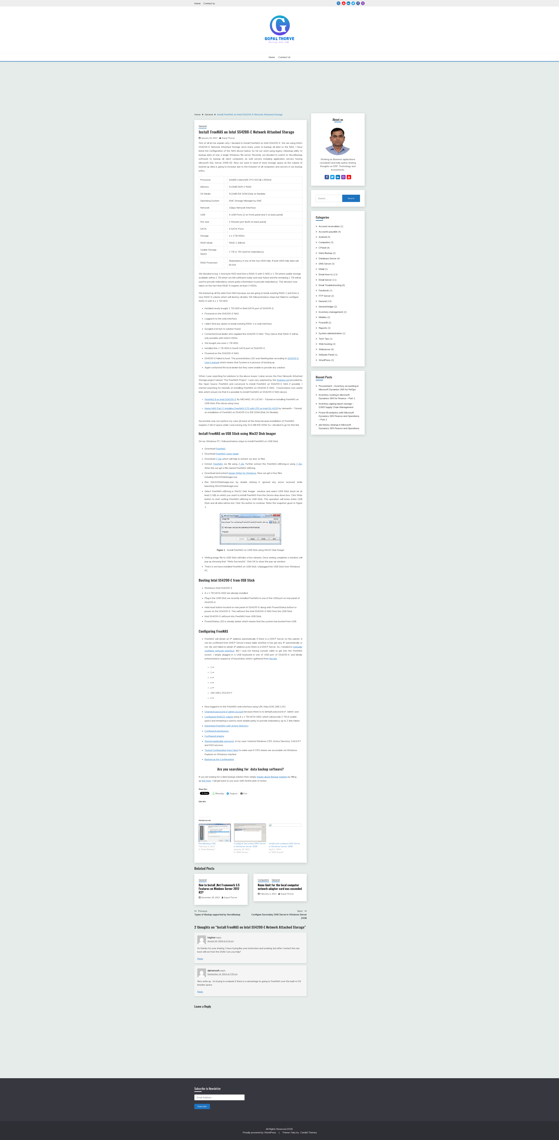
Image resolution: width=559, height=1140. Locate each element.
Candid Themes (308, 1132)
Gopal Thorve (228, 138)
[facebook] (327, 177)
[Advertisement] (279, 83)
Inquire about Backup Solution (272, 776)
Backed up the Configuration (219, 759)
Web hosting (325, 343)
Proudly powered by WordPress (260, 1132)
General (203, 126)
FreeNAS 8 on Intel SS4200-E (220, 399)
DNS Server (325, 263)
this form (206, 780)
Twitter (353, 3)
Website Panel (326, 354)
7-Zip (219, 458)
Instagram (363, 3)
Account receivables (329, 226)
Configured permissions (217, 731)
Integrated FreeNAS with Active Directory (226, 725)
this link (273, 658)
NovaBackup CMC (207, 843)
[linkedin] (338, 177)
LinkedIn (348, 3)
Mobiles (323, 317)
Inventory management (331, 311)
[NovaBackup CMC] (215, 833)
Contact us (209, 3)
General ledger (326, 306)
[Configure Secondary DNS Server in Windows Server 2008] (250, 833)
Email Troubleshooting (330, 285)
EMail (321, 269)
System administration (330, 333)
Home (197, 3)
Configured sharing (214, 736)
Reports (323, 327)
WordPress (324, 360)
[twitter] (332, 177)
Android (323, 236)
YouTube (343, 3)
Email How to (326, 274)
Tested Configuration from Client (221, 750)
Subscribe (202, 1106)
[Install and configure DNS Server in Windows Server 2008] (285, 833)
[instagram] (343, 177)
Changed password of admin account (224, 711)
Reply (200, 958)
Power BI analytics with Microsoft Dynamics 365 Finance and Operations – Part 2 (339, 416)
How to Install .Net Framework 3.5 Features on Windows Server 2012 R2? (219, 888)
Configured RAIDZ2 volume (219, 716)
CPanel (322, 247)
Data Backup (325, 253)
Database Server (327, 258)
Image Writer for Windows (242, 473)
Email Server (325, 279)
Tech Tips (324, 338)
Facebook (358, 3)
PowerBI (323, 322)
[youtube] (349, 177)
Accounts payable (328, 231)
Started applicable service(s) (219, 741)
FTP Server (325, 295)
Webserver (324, 349)
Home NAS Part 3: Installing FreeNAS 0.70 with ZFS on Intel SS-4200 (241, 408)
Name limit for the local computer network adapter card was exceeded (280, 887)
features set (283, 379)
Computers (263, 880)
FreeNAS (220, 448)
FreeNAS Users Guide (227, 453)
